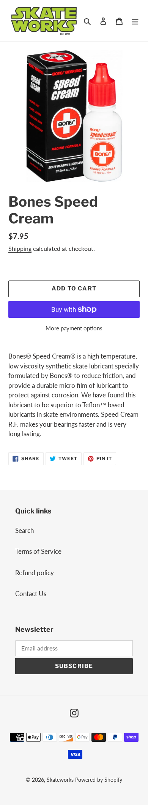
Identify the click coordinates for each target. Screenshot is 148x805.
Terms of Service (38, 551)
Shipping (19, 248)
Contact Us (30, 594)
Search (24, 530)
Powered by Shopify (98, 779)
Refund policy (34, 573)
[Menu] (135, 21)
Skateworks (60, 779)
